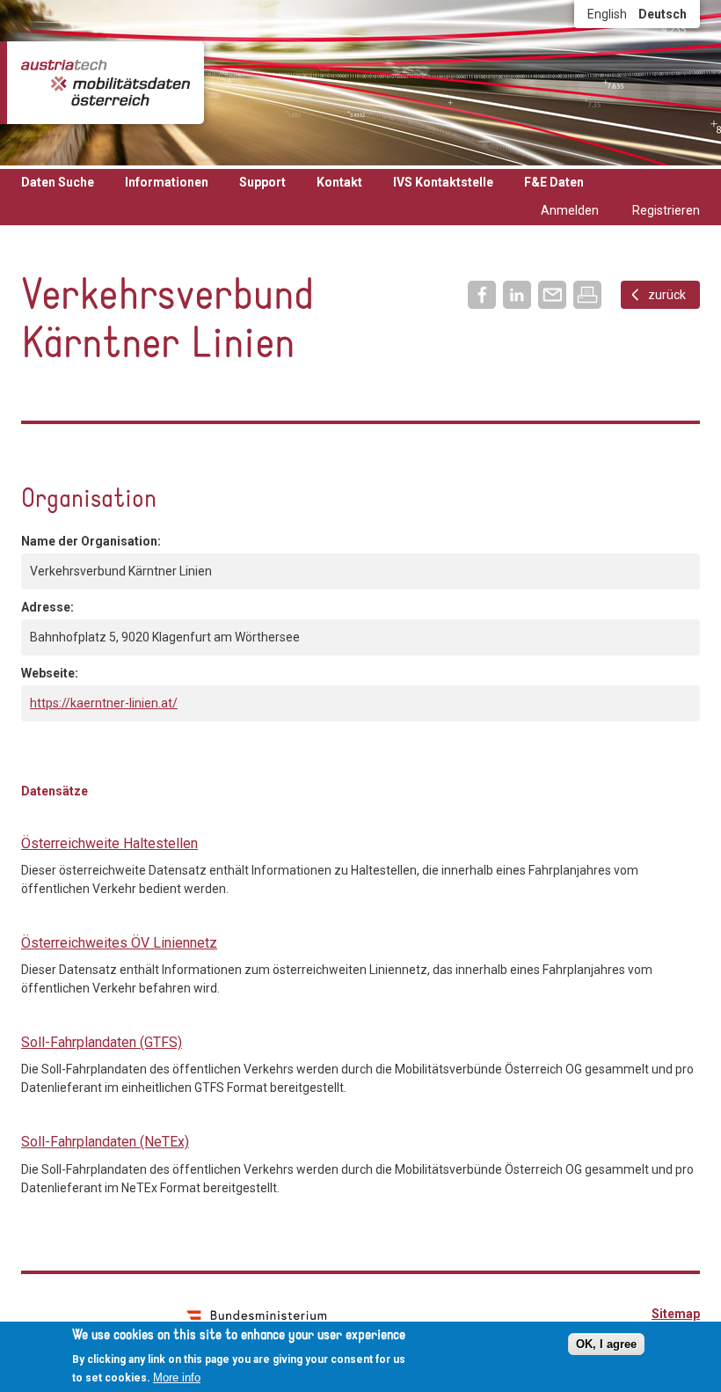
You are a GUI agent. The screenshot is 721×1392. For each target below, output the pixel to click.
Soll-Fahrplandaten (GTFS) (101, 1042)
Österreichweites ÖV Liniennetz (119, 942)
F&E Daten (554, 182)
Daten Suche (57, 182)
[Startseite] (105, 83)
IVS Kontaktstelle (443, 182)
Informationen (166, 182)
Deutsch (662, 14)
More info (176, 1377)
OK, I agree (606, 1344)
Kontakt (339, 182)
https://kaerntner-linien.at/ (104, 703)
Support (262, 182)
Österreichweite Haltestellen (109, 843)
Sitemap (676, 1314)
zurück (667, 295)
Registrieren (666, 210)
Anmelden (570, 210)
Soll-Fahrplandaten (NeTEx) (105, 1141)
